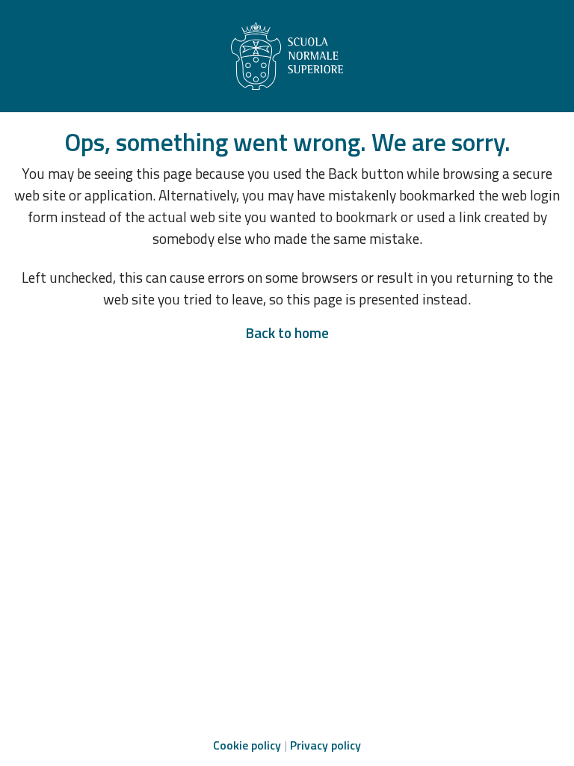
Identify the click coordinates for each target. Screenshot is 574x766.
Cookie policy (247, 745)
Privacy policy (325, 745)
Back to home (287, 332)
